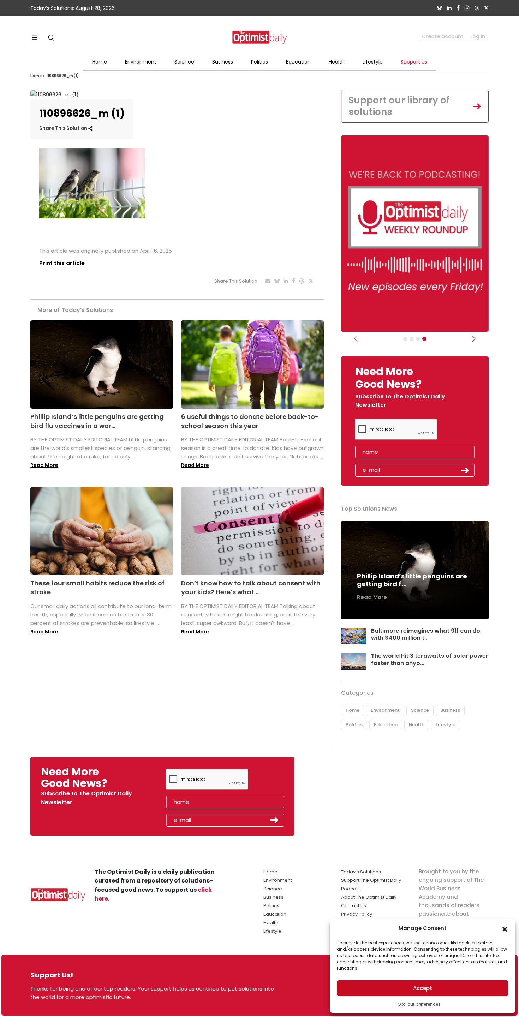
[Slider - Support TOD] (418, 339)
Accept (422, 988)
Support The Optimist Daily (371, 880)
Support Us (414, 61)
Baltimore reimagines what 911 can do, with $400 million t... (426, 634)
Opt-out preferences (419, 1004)
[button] (504, 928)
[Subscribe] (405, 339)
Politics (259, 61)
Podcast (350, 888)
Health (337, 61)
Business (222, 61)
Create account (442, 36)
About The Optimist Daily (368, 897)
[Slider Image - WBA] (412, 339)
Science (184, 61)
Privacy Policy (356, 914)
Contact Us (353, 905)
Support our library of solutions (399, 106)
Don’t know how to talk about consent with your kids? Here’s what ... (251, 587)
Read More (44, 465)
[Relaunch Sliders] (424, 339)
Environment (140, 61)
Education (298, 61)
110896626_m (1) (62, 75)
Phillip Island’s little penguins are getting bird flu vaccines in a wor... (97, 421)
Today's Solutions (361, 871)
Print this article (62, 263)
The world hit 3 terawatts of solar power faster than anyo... (429, 659)
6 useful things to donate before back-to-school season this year (250, 421)
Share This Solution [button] (63, 128)
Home (99, 61)
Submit (465, 470)
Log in (477, 36)
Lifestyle (373, 61)
